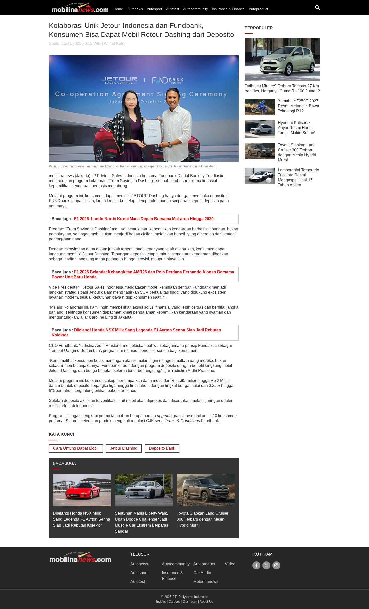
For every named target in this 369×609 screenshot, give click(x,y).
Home (118, 9)
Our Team (190, 601)
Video (230, 564)
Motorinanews (205, 581)
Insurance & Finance (228, 9)
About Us (206, 601)
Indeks (161, 601)
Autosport (154, 9)
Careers (174, 601)
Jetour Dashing (123, 448)
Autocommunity (195, 9)
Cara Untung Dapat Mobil (76, 448)
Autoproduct (258, 9)
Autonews (135, 9)
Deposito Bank (162, 448)
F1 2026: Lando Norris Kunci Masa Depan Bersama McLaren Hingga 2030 (144, 219)
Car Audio (202, 573)
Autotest (172, 9)
